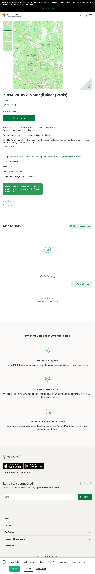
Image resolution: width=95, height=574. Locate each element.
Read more (7, 146)
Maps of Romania (75, 157)
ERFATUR (7, 100)
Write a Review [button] (83, 284)
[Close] (92, 562)
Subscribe (85, 497)
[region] (47, 250)
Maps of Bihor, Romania (28, 157)
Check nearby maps (81, 226)
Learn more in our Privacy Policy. (75, 562)
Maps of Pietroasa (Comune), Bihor (53, 157)
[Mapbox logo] (9, 267)
